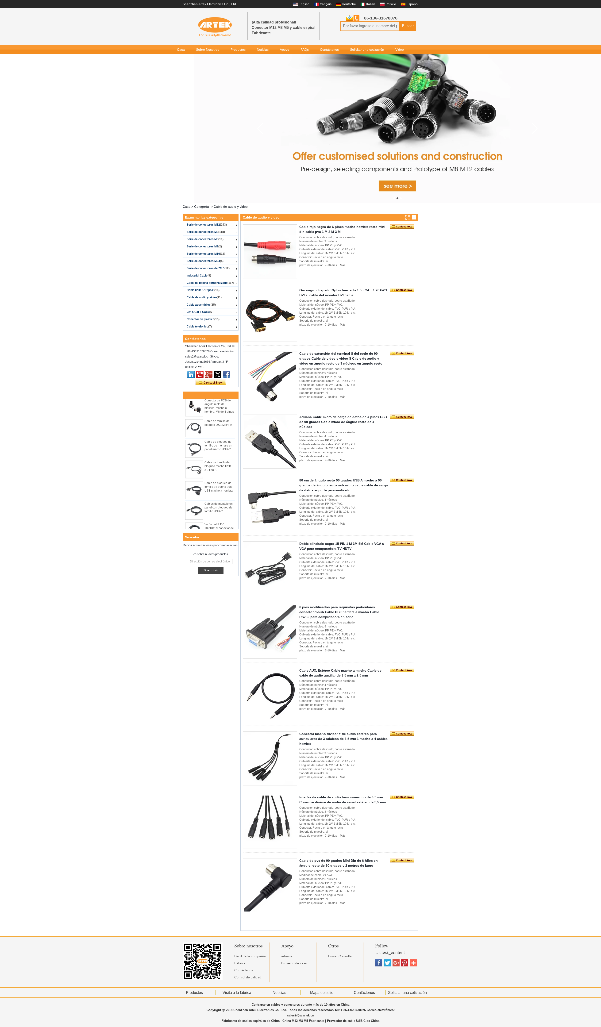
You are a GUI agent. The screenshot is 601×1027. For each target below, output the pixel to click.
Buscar (408, 26)
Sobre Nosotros (207, 49)
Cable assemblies (201, 304)
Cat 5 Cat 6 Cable (200, 312)
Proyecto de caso (294, 963)
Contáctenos (329, 49)
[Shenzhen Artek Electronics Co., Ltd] (215, 26)
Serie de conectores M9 (204, 246)
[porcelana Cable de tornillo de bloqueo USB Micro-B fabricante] (194, 420)
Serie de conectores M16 (206, 253)
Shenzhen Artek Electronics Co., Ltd (209, 4)
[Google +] (208, 374)
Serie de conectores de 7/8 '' (208, 268)
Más (342, 265)
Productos (238, 49)
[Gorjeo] (217, 374)
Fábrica (240, 963)
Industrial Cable (199, 275)
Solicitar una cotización (367, 49)
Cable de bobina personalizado (210, 283)
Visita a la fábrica (237, 993)
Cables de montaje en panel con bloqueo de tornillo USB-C (218, 499)
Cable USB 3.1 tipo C (203, 290)
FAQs (304, 49)
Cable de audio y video (204, 297)
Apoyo (284, 49)
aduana (287, 956)
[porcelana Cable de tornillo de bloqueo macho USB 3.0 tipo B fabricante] (194, 462)
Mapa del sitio (321, 993)
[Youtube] (200, 374)
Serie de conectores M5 (205, 239)
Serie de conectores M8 (206, 232)
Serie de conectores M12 (207, 224)
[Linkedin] (191, 374)
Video (399, 49)
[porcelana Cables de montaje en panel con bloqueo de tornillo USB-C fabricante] (194, 503)
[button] (394, 198)
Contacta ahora (211, 383)
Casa (181, 49)
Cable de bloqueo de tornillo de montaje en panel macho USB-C (218, 437)
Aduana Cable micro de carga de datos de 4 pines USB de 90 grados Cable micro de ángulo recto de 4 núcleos (343, 422)
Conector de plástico (203, 319)
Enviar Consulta (340, 956)
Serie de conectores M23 (205, 261)
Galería (182, 59)
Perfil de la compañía (250, 956)
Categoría (201, 206)
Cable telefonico (199, 326)
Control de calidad (247, 977)
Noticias (263, 49)
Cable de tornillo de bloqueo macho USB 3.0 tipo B (217, 458)
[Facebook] (226, 374)
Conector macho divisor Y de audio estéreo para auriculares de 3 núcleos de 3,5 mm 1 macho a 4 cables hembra (343, 739)
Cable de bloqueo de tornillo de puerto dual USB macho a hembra (218, 479)
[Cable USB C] (397, 128)
